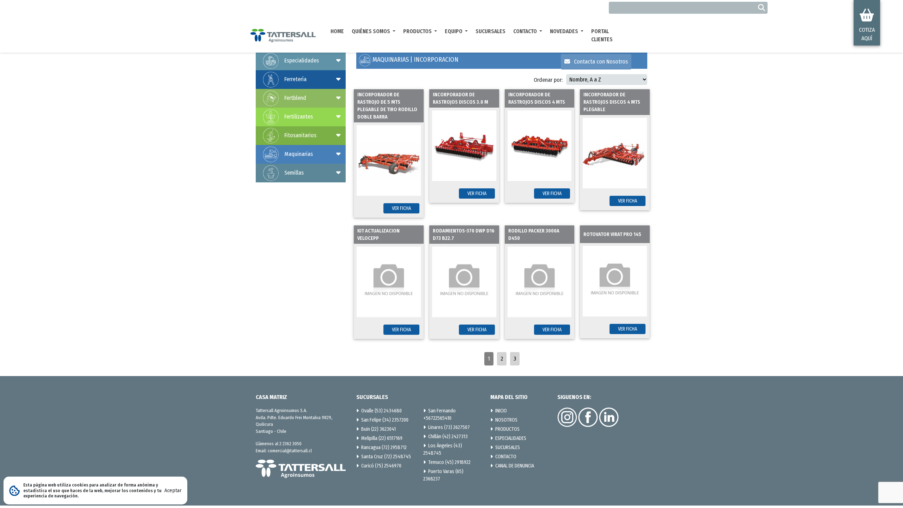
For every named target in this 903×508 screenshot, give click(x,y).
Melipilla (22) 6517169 (381, 438)
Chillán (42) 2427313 (448, 437)
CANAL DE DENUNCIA (514, 466)
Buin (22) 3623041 (378, 429)
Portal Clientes (602, 35)
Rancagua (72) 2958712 (384, 447)
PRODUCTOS (507, 429)
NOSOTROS (506, 420)
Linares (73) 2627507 (449, 427)
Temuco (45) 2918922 (449, 462)
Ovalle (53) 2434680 (381, 411)
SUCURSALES (507, 447)
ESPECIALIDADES (510, 438)
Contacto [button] (525, 31)
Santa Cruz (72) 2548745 (386, 457)
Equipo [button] (454, 31)
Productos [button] (418, 31)
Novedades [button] (564, 31)
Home (337, 31)
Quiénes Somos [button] (371, 31)
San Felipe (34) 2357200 (384, 420)
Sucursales (490, 31)
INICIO (501, 411)
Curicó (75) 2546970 (381, 466)
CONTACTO (505, 457)
